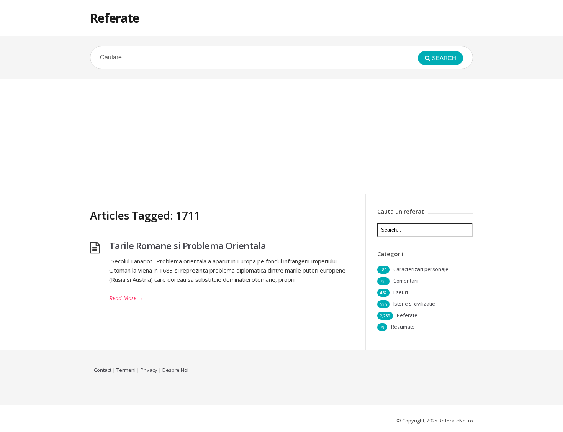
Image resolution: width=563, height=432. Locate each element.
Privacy (149, 369)
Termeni (126, 369)
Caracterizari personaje (420, 269)
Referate (114, 18)
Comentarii (406, 280)
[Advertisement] (281, 136)
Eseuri (400, 292)
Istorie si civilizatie (414, 303)
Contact (102, 369)
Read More (126, 298)
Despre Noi (175, 369)
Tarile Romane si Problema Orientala (187, 245)
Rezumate (403, 326)
